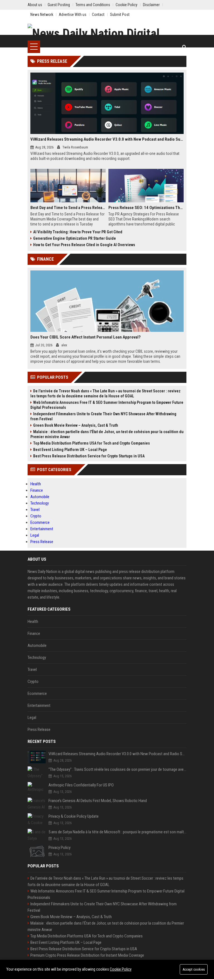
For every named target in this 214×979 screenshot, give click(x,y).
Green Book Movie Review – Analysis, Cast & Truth (75, 425)
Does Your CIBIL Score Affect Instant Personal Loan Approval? (85, 337)
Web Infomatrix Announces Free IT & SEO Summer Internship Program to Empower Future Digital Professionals (106, 405)
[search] (184, 46)
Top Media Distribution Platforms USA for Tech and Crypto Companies (91, 443)
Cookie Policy (121, 969)
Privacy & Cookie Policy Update (73, 816)
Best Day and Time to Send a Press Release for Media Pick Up (68, 207)
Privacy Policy (59, 847)
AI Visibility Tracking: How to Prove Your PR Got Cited (77, 232)
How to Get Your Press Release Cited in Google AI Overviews (84, 245)
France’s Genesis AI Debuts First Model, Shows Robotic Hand (97, 800)
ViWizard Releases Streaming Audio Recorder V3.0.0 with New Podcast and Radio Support (107, 139)
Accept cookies (194, 969)
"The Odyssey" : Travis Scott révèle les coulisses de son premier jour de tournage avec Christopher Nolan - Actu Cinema (117, 769)
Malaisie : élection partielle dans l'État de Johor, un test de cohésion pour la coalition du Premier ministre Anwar (107, 434)
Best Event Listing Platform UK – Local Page (70, 449)
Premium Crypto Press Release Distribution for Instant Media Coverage (87, 955)
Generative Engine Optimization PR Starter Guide (74, 238)
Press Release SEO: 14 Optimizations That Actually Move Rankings (146, 207)
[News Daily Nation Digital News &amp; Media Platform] (107, 32)
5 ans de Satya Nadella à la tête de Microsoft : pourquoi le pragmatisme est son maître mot (117, 831)
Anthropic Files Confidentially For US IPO (81, 785)
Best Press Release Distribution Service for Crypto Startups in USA (89, 456)
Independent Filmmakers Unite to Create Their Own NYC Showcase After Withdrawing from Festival (103, 416)
